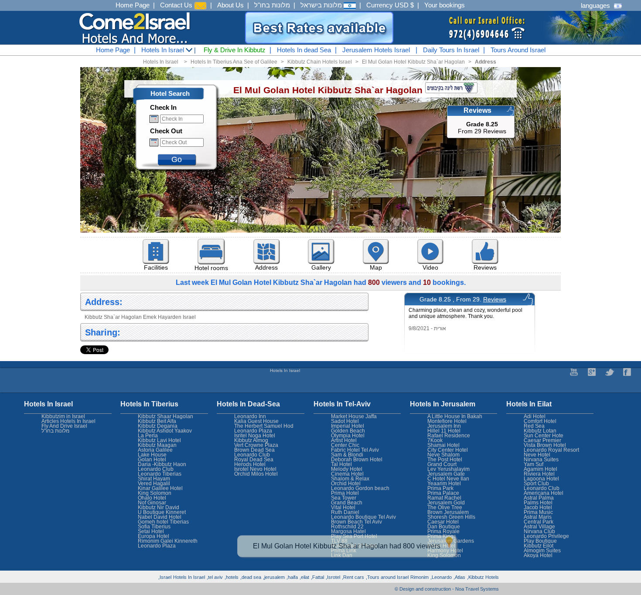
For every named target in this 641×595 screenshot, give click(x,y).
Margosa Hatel (348, 531)
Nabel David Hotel (159, 517)
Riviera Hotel (539, 474)
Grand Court (442, 464)
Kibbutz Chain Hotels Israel (319, 62)
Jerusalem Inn (444, 426)
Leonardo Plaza (253, 431)
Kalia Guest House (256, 421)
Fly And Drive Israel (64, 426)
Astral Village (539, 527)
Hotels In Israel (163, 50)
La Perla (148, 436)
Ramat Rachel (444, 498)
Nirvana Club (539, 531)
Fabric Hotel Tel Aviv (355, 450)
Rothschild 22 (347, 527)
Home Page (133, 5)
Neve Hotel (537, 455)
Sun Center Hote (543, 436)
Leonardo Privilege (546, 536)
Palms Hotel (538, 503)
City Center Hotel (447, 450)
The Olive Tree (444, 507)
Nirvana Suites (541, 459)
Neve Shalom (443, 455)
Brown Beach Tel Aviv (356, 522)
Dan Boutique (443, 527)
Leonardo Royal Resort (551, 450)
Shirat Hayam (154, 479)
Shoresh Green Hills (451, 517)
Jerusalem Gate (446, 474)
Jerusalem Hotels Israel (376, 50)
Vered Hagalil (154, 483)
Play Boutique (540, 541)
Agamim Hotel (540, 469)
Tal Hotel (341, 464)
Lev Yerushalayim (448, 469)
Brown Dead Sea (254, 450)
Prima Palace (443, 493)
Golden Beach (348, 431)
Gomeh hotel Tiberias (163, 522)
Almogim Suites (542, 551)
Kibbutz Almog (251, 440)
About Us (230, 5)
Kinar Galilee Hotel (160, 488)
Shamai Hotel (443, 445)
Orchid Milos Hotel (256, 474)
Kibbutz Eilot (538, 546)
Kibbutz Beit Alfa (157, 421)
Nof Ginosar (152, 503)
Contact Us (177, 5)
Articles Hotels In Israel (68, 421)
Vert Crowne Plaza (256, 445)
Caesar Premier (542, 440)
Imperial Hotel (347, 426)
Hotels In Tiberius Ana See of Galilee (234, 62)
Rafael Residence (448, 436)
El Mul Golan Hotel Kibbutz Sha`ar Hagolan (413, 62)
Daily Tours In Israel (451, 50)
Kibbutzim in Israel (63, 416)
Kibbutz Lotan (540, 431)
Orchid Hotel (346, 483)
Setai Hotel (151, 531)
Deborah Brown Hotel (356, 459)
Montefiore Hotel (447, 421)
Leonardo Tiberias (159, 474)
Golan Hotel (152, 459)
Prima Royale (443, 531)
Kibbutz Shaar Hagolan (165, 416)
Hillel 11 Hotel (443, 431)
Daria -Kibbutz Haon (162, 464)
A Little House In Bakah (454, 416)
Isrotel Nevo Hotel (255, 469)
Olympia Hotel (348, 436)
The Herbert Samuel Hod (263, 426)
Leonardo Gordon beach (360, 488)
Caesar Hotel (443, 522)
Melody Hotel (346, 469)
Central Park (538, 522)
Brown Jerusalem (448, 512)
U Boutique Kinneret (162, 512)
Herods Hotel (250, 464)
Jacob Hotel (538, 507)
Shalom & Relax (350, 479)
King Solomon (154, 493)
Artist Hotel (344, 440)
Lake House (152, 455)
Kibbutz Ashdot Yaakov (165, 431)
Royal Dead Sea (253, 459)
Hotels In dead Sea (304, 50)
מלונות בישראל (322, 5)
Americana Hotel (543, 493)
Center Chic (345, 445)
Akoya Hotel (538, 555)
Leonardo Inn (250, 416)
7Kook (435, 440)
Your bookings (444, 5)
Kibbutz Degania (157, 426)
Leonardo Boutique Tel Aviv (363, 517)
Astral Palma (539, 498)
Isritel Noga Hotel (254, 436)
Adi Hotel (535, 416)
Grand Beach (346, 503)
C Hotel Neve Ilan (448, 479)
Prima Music (538, 512)
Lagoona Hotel (541, 479)
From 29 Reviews (482, 128)
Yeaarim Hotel (444, 483)
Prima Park (440, 488)
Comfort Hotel (540, 421)
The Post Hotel (444, 459)
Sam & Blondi (347, 455)
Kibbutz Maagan (157, 445)
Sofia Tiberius (154, 527)
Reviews (494, 299)
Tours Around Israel (518, 50)
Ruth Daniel (345, 512)
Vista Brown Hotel (545, 445)
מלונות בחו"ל (272, 5)
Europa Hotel (153, 536)
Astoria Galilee (155, 450)
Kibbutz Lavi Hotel (159, 440)
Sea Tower (343, 498)
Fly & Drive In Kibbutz (235, 50)
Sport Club (536, 483)
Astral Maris (538, 517)
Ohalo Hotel (152, 498)
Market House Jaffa (354, 416)
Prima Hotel (345, 493)
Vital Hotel (343, 507)
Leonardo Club (541, 488)
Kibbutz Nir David (158, 507)
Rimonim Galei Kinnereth (168, 541)
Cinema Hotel (347, 474)
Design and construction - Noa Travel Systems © (447, 589)
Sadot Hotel (345, 421)
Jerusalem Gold (446, 503)
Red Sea (534, 426)
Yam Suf (533, 464)
